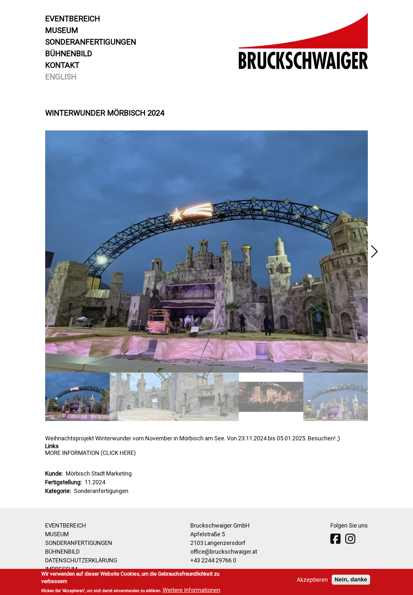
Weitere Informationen (191, 590)
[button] (374, 251)
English (60, 76)
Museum (61, 30)
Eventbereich (72, 18)
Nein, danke (351, 579)
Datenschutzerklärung (81, 560)
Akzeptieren (312, 579)
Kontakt (62, 65)
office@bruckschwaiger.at (223, 551)
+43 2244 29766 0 (213, 560)
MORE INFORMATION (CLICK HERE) (90, 452)
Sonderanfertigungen (90, 41)
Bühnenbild (68, 53)
